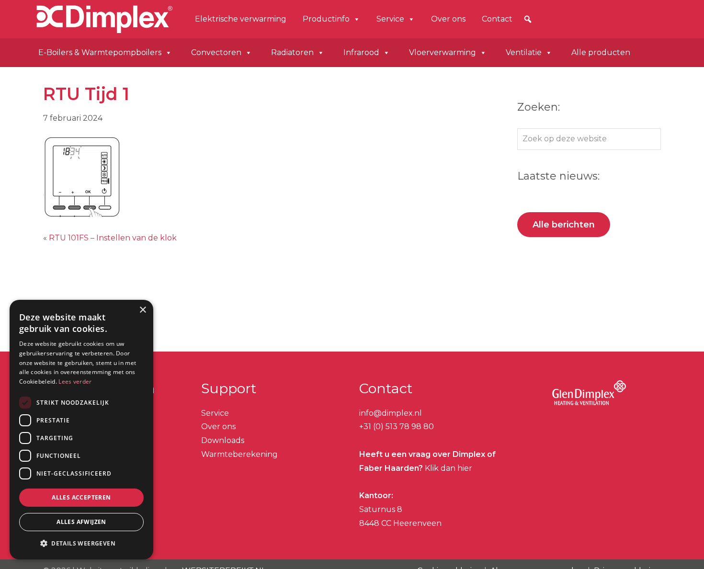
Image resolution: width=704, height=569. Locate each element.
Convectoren (216, 52)
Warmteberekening (239, 454)
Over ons (448, 18)
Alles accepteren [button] (81, 497)
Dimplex (66, 17)
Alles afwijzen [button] (81, 522)
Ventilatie (524, 52)
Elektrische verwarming (240, 18)
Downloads (222, 440)
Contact (497, 18)
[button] (528, 19)
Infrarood (361, 52)
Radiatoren (292, 52)
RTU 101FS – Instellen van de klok (113, 237)
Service (390, 18)
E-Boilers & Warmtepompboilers (99, 52)
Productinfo (326, 18)
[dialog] (81, 429)
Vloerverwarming (442, 52)
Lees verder (74, 381)
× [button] (142, 310)
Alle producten (600, 52)
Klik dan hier (447, 468)
